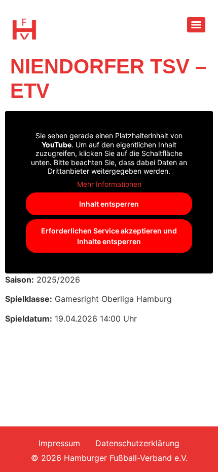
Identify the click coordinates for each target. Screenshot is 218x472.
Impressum (59, 443)
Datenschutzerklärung (137, 443)
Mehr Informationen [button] (109, 184)
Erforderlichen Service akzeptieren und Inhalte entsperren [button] (109, 236)
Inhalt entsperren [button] (109, 204)
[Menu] (196, 24)
